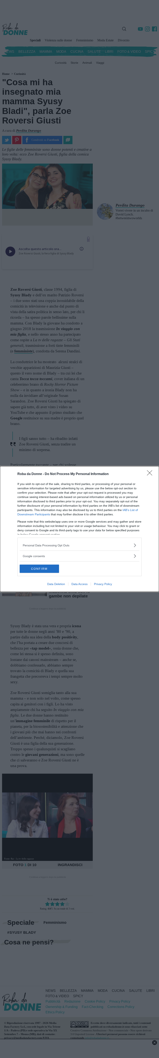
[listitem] (79, 545)
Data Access (79, 584)
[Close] (151, 474)
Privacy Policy (103, 584)
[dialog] (79, 529)
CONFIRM (39, 568)
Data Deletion (56, 584)
